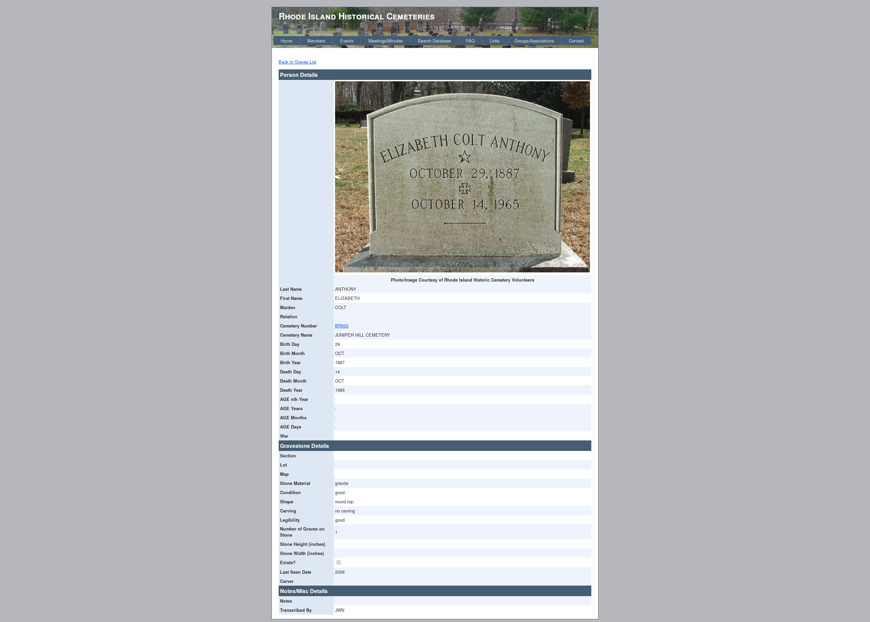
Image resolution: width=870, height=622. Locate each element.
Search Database (434, 40)
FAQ (470, 40)
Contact (576, 40)
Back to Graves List (297, 61)
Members (316, 40)
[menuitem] (286, 40)
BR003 (341, 325)
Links (495, 40)
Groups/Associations (534, 40)
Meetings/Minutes (385, 40)
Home (286, 40)
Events (346, 40)
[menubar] (432, 40)
